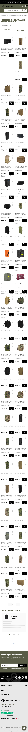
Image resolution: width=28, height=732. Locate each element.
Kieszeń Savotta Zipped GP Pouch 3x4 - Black (6, 378)
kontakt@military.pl (7, 704)
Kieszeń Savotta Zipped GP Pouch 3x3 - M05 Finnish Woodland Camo (7, 355)
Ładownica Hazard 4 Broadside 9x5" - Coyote (6, 167)
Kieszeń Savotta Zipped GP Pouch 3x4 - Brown (20, 378)
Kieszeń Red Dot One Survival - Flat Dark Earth (20, 590)
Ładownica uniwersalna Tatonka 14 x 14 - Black (20, 261)
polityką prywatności (18, 668)
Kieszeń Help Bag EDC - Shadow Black (6, 237)
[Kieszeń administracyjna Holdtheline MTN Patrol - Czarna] (7, 41)
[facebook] (16, 677)
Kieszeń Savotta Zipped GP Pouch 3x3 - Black (20, 331)
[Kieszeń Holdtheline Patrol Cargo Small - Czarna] (21, 183)
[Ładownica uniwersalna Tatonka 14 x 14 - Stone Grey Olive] (7, 277)
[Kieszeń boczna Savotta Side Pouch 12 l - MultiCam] (7, 512)
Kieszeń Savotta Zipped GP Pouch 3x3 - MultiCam (21, 402)
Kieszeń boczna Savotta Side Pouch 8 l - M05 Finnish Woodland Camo (7, 120)
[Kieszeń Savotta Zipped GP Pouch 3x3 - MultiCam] (21, 394)
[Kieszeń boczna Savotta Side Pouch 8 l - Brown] (7, 488)
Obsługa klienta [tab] (7, 686)
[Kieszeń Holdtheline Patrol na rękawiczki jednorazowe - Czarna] (7, 183)
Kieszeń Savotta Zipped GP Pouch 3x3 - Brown (6, 96)
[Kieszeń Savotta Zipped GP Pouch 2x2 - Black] (7, 324)
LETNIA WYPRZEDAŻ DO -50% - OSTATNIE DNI (14, 1)
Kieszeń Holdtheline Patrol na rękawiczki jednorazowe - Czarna (6, 190)
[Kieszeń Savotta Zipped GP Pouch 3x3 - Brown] (7, 89)
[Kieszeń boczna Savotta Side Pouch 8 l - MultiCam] (21, 65)
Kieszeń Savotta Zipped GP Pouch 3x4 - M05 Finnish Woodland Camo (7, 402)
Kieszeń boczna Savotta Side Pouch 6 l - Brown (20, 49)
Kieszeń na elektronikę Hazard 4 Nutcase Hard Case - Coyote (6, 308)
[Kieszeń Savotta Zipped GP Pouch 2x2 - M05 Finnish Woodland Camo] (21, 300)
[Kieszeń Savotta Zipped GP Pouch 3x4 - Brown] (21, 371)
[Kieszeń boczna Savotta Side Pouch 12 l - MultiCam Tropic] (21, 512)
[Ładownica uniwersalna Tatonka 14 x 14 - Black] (21, 253)
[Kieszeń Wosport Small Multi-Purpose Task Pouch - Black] (7, 206)
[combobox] (15, 10)
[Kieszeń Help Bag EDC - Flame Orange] (7, 253)
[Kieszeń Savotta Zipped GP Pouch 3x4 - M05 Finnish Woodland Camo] (7, 394)
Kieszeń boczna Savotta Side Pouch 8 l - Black (20, 496)
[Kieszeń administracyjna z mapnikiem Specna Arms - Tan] (21, 159)
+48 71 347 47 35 (6, 706)
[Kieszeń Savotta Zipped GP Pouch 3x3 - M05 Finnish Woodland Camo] (7, 347)
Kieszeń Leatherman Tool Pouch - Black (17, 615)
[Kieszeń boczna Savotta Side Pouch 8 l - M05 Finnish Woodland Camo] (7, 112)
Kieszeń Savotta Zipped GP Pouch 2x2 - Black (6, 331)
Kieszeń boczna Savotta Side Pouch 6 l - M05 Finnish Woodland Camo (20, 96)
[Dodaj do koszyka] (11, 55)
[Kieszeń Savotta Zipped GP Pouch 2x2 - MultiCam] (21, 347)
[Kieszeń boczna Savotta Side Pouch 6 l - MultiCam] (21, 559)
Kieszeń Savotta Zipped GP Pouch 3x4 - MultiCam (7, 425)
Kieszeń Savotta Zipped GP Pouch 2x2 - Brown (20, 120)
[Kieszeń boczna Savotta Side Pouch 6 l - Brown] (21, 41)
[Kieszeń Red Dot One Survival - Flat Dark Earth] (21, 582)
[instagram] (19, 677)
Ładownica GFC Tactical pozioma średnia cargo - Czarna (20, 143)
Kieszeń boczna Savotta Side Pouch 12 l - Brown (20, 472)
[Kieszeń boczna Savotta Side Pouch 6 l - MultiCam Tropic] (7, 559)
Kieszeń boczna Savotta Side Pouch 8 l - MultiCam (21, 72)
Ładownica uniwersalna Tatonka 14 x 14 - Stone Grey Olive (6, 284)
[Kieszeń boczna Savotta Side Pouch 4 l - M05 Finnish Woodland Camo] (7, 441)
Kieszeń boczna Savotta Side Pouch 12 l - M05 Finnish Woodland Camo (7, 472)
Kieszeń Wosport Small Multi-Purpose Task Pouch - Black (6, 214)
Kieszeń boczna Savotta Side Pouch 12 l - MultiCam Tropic (20, 519)
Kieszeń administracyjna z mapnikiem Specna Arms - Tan (21, 167)
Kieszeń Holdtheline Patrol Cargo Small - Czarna (19, 190)
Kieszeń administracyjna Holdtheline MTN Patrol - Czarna (7, 49)
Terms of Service (16, 724)
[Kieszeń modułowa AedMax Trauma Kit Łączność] (21, 277)
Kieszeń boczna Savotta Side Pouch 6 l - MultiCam (21, 566)
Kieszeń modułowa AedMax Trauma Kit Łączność (19, 284)
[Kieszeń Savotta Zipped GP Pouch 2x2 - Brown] (21, 112)
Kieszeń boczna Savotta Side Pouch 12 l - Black (6, 143)
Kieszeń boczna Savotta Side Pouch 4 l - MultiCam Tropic (21, 543)
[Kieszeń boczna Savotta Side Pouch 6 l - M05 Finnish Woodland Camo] (21, 89)
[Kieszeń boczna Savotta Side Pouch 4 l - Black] (21, 441)
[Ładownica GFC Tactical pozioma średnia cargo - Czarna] (21, 136)
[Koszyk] (25, 6)
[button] (13, 38)
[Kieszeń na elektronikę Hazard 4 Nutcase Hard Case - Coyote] (7, 300)
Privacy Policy (8, 724)
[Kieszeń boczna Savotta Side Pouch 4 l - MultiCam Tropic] (21, 535)
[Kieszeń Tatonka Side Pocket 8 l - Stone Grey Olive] (7, 535)
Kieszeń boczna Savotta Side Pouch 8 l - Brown (6, 496)
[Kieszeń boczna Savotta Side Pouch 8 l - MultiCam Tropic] (7, 582)
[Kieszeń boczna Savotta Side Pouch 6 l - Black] (21, 418)
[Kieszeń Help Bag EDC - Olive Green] (21, 230)
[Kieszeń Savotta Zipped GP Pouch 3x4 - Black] (7, 371)
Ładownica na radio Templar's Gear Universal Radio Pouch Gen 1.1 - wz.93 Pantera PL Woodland (20, 214)
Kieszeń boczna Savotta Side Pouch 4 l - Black (20, 449)
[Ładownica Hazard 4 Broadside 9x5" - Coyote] (7, 159)
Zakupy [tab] (3, 690)
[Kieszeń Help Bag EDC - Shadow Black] (7, 230)
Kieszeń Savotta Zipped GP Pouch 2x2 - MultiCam (21, 355)
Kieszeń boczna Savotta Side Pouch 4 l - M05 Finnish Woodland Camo (7, 449)
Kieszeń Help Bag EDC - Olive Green (20, 237)
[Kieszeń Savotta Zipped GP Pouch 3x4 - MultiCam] (7, 418)
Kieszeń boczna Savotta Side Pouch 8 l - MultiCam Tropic (7, 590)
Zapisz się (22, 665)
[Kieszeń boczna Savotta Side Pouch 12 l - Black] (7, 136)
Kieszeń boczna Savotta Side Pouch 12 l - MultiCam (6, 519)
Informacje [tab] (5, 694)
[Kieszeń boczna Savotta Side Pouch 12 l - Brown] (21, 465)
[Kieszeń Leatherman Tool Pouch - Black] (6, 616)
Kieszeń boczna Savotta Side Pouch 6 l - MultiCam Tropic (7, 566)
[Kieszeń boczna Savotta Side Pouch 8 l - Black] (21, 488)
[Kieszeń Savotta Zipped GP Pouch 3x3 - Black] (21, 324)
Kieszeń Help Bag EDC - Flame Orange (6, 261)
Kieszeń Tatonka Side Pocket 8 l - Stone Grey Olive (6, 543)
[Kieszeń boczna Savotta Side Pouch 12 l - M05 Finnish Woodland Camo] (7, 465)
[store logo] (8, 6)
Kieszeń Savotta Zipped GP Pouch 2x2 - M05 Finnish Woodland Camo (20, 308)
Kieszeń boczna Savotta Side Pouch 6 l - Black (20, 425)
